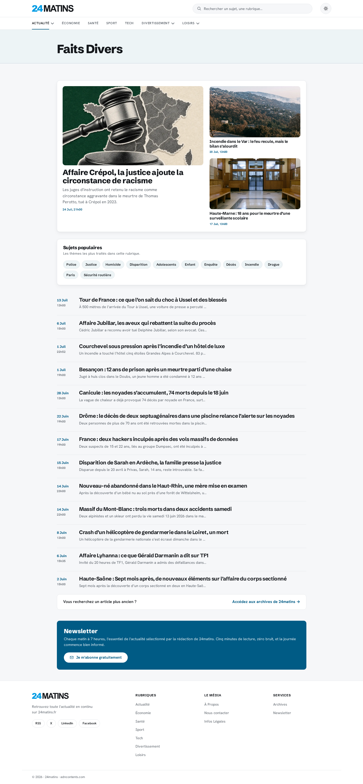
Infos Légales (215, 721)
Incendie (252, 264)
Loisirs (188, 23)
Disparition (138, 264)
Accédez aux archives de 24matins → (266, 601)
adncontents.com (72, 777)
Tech (129, 23)
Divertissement (156, 23)
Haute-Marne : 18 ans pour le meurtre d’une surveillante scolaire (250, 215)
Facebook (90, 723)
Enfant (190, 264)
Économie (71, 23)
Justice (91, 264)
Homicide (113, 264)
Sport (111, 23)
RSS (38, 723)
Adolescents (166, 264)
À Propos (211, 704)
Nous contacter (216, 713)
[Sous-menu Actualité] (52, 23)
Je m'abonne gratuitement (99, 657)
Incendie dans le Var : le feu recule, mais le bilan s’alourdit (249, 144)
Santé (93, 23)
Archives (280, 704)
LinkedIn (67, 723)
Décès (231, 264)
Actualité (40, 23)
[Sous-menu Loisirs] (197, 23)
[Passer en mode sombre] (325, 8)
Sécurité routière (97, 275)
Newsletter (282, 713)
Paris (70, 275)
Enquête (211, 264)
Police (71, 264)
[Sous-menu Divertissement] (172, 23)
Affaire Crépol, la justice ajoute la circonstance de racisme (123, 176)
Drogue (273, 264)
